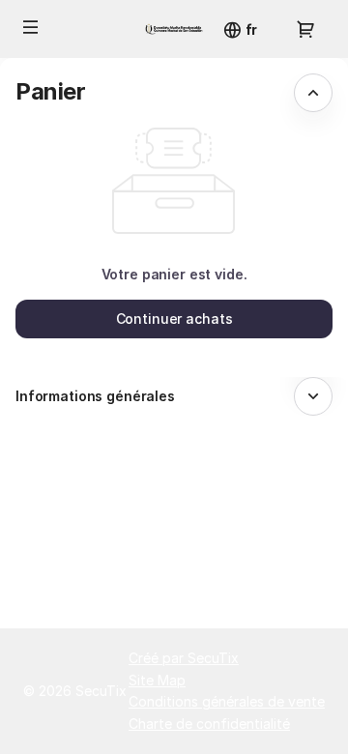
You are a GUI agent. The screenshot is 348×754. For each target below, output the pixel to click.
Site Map (157, 680)
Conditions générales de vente (227, 701)
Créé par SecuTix (184, 658)
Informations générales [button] (95, 396)
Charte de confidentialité (209, 723)
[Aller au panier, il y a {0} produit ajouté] (305, 29)
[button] (31, 27)
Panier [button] (50, 91)
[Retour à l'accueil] (174, 29)
